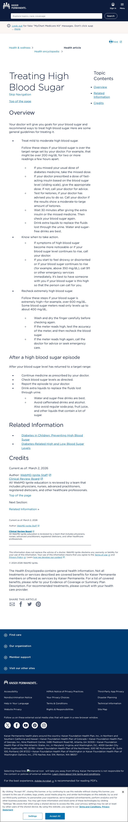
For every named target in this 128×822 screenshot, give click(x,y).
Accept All (55, 816)
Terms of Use (101, 555)
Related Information (23, 509)
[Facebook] (16, 725)
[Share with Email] (12, 604)
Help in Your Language (16, 703)
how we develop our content (47, 557)
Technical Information (109, 703)
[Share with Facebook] (21, 604)
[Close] (123, 791)
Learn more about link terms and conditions (76, 774)
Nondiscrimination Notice (18, 697)
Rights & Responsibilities (60, 709)
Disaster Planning (107, 697)
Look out (17, 25)
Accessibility (11, 691)
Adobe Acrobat (42, 781)
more (17, 29)
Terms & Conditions (57, 703)
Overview (100, 87)
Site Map (102, 709)
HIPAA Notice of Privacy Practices (65, 691)
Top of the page (20, 495)
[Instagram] (43, 725)
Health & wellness (19, 47)
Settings (32, 816)
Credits (99, 103)
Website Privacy (13, 709)
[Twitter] (7, 725)
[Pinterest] (34, 725)
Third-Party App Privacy (111, 691)
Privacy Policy (16, 557)
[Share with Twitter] (30, 604)
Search (111, 16)
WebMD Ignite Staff (27, 526)
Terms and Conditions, (90, 807)
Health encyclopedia (47, 51)
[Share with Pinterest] (38, 604)
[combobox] (56, 16)
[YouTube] (25, 725)
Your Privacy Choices (58, 697)
